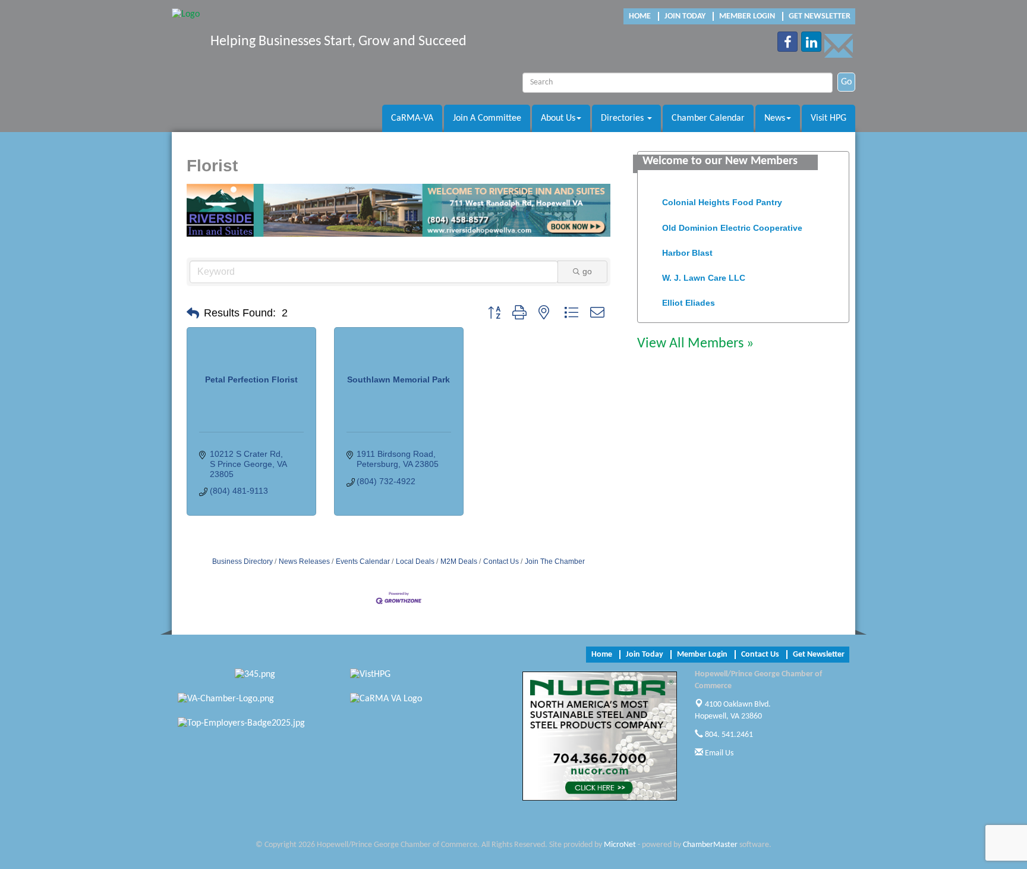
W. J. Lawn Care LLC (703, 272)
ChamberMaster (710, 844)
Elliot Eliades (688, 297)
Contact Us (501, 561)
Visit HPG (828, 118)
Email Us (718, 753)
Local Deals (415, 561)
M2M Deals (458, 561)
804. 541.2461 (728, 734)
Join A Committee (487, 118)
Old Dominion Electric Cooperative (732, 222)
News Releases (304, 561)
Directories (623, 118)
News (774, 118)
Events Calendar (363, 561)
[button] (193, 313)
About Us (558, 118)
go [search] (587, 271)
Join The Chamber (555, 561)
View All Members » (695, 344)
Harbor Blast (687, 247)
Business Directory (242, 561)
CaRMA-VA (412, 118)
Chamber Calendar (708, 118)
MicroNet (620, 844)
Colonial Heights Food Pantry (722, 197)
